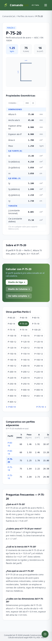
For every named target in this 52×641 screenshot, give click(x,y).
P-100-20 (36, 329)
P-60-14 (11, 323)
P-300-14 (12, 395)
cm (20, 103)
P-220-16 (12, 377)
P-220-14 (25, 377)
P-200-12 (25, 371)
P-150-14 (25, 353)
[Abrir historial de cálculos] (45, 634)
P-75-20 (23, 323)
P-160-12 (12, 365)
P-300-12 (25, 395)
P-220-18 (38, 371)
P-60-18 (23, 317)
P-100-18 (12, 335)
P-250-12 (12, 389)
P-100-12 (12, 341)
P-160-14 (38, 359)
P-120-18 (25, 341)
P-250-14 (38, 383)
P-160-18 (12, 359)
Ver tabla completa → (18, 296)
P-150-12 (38, 353)
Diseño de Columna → (19, 289)
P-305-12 (12, 401)
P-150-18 (38, 347)
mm (27, 103)
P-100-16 (25, 335)
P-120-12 (25, 347)
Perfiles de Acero (25, 16)
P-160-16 (25, 359)
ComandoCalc (9, 16)
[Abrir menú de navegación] (46, 5)
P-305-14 (38, 395)
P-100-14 (38, 335)
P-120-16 (38, 341)
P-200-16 (38, 365)
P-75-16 (11, 329)
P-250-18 (12, 383)
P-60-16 (35, 317)
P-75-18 (35, 323)
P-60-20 (11, 317)
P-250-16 (25, 383)
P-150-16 (12, 353)
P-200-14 (12, 371)
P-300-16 (38, 389)
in (33, 103)
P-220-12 (38, 377)
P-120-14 (12, 347)
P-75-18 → (41, 406)
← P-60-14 (11, 406)
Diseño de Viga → (16, 282)
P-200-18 (25, 365)
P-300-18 (25, 389)
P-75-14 (23, 329)
